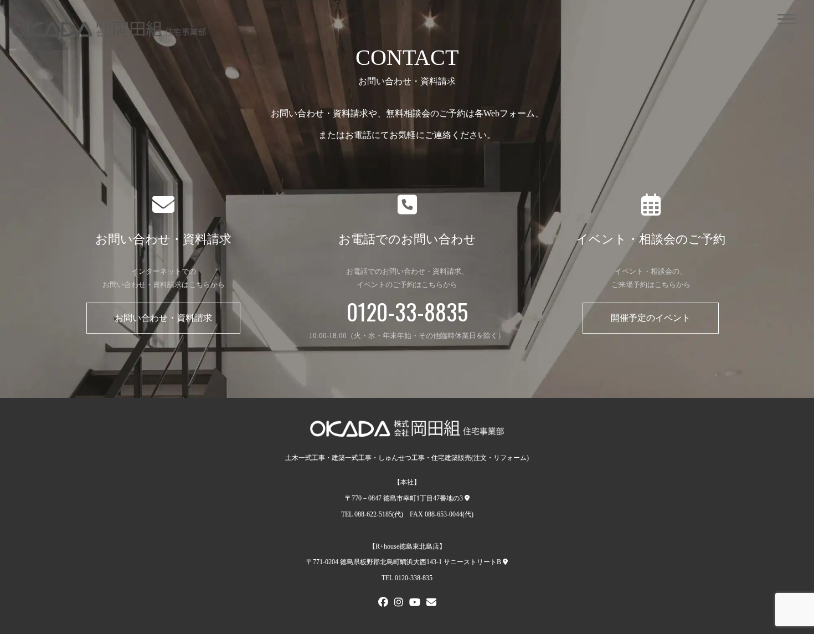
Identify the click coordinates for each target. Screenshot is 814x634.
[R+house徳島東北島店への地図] (505, 562)
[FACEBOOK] (383, 603)
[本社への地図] (467, 498)
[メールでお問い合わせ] (431, 603)
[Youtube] (415, 603)
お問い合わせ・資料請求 (163, 318)
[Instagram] (398, 603)
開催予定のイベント (651, 318)
